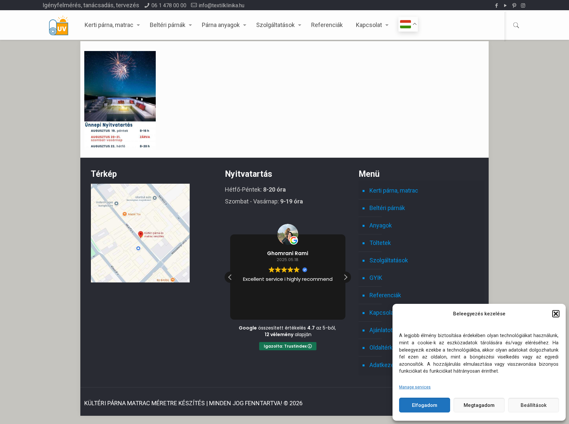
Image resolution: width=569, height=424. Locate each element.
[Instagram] (523, 6)
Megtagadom (479, 405)
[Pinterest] (514, 6)
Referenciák (385, 295)
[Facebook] (496, 6)
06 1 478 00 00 (168, 5)
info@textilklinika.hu (221, 5)
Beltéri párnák (387, 207)
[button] (556, 313)
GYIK (375, 277)
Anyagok (380, 225)
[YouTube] (505, 6)
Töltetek (380, 242)
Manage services (415, 387)
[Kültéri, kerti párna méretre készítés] (58, 25)
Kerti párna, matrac (393, 190)
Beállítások (534, 405)
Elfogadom (424, 405)
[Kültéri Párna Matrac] (140, 280)
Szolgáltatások (388, 260)
